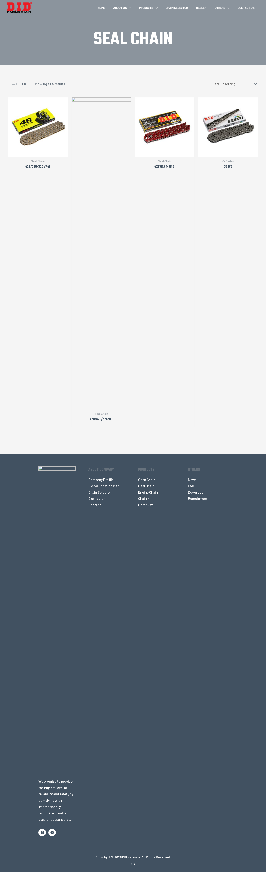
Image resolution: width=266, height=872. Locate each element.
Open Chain (146, 479)
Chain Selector (177, 7)
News (192, 479)
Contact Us (246, 7)
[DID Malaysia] (19, 7)
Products (146, 7)
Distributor (96, 498)
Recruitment (197, 498)
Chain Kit (145, 498)
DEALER (201, 7)
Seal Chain (146, 486)
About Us (120, 7)
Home (101, 7)
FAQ (191, 486)
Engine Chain (148, 492)
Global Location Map (103, 486)
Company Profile (101, 479)
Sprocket (145, 505)
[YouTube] (52, 832)
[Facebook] (42, 832)
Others (220, 7)
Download (195, 492)
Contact (94, 505)
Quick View (38, 153)
